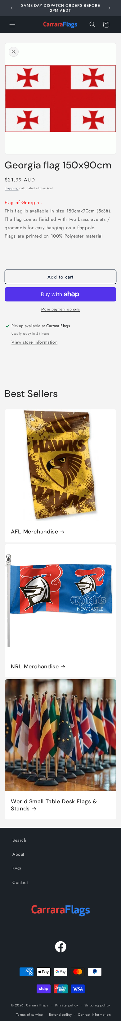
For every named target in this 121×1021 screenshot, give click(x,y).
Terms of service (29, 1014)
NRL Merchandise (35, 666)
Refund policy (60, 1014)
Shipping (12, 188)
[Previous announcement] (11, 8)
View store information (34, 342)
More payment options (60, 309)
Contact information (94, 1014)
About (18, 854)
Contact (20, 882)
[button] (12, 24)
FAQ (16, 868)
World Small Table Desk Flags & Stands (54, 805)
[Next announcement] (109, 8)
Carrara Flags (37, 1004)
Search (19, 840)
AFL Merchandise (34, 531)
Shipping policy (97, 1005)
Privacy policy (66, 1005)
